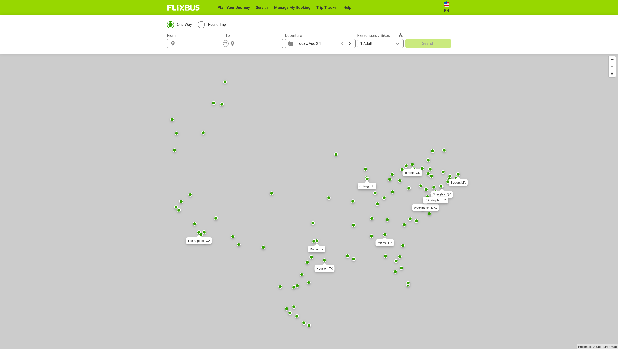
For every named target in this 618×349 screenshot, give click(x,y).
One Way (184, 24)
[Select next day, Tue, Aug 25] (349, 43)
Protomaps (585, 346)
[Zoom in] (612, 59)
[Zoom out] (612, 66)
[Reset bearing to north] (612, 73)
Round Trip (217, 24)
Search (428, 43)
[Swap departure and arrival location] (225, 43)
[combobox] (200, 43)
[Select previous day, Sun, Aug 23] (342, 43)
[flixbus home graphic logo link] (183, 7)
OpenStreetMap (606, 346)
